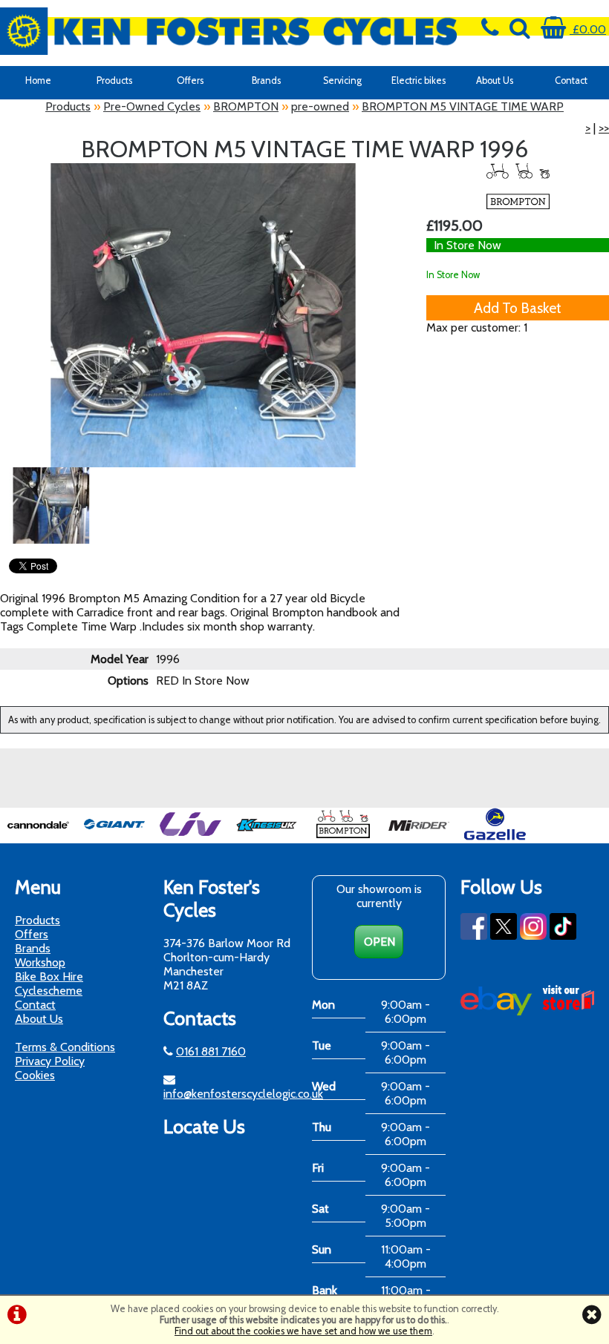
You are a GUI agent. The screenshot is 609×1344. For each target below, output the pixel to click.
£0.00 (588, 29)
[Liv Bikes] (190, 836)
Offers (190, 80)
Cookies (35, 1075)
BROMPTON (246, 106)
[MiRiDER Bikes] (419, 836)
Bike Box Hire (49, 976)
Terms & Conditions (65, 1047)
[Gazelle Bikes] (495, 836)
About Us (494, 80)
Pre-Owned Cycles (152, 106)
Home (38, 80)
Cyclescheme (48, 991)
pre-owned (320, 106)
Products (114, 80)
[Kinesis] (267, 836)
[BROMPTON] (517, 186)
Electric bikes (418, 80)
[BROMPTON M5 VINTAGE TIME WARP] (203, 315)
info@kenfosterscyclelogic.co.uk (243, 1094)
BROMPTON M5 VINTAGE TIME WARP (463, 106)
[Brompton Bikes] (343, 836)
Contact (35, 1005)
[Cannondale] (38, 836)
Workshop (40, 962)
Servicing (342, 80)
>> (604, 128)
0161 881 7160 (211, 1051)
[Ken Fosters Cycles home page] (228, 31)
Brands (266, 80)
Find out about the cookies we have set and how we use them (303, 1331)
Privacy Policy (50, 1061)
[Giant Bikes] (115, 836)
